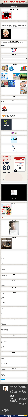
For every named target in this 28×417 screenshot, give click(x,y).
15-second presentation (3, 353)
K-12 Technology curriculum (12, 24)
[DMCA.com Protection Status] (12, 396)
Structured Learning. (17, 26)
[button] (12, 198)
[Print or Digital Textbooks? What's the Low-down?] (16, 76)
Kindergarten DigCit (3, 317)
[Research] (23, 69)
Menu (2, 3)
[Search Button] (16, 6)
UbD (1, 263)
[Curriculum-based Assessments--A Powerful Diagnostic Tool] (23, 83)
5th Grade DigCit (3, 314)
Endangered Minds (3, 285)
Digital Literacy (3, 252)
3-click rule (2, 358)
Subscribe (3, 45)
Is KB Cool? (2, 346)
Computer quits (3, 359)
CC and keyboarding (3, 298)
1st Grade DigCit (3, 309)
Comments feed (3, 375)
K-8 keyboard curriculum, (18, 24)
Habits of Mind (2, 257)
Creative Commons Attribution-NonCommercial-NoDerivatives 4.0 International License (14, 401)
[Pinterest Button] (13, 6)
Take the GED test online (4, 101)
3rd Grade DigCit (3, 312)
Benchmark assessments (4, 268)
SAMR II (2, 262)
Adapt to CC (2, 293)
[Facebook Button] (12, 6)
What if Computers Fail (3, 364)
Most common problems (4, 363)
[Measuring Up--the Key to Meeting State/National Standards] (11, 69)
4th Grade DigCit (3, 313)
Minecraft (2, 362)
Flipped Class (2, 254)
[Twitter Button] (11, 6)
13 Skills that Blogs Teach (4, 275)
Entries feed (2, 374)
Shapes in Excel (3, 323)
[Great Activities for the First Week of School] (4, 83)
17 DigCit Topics (3, 308)
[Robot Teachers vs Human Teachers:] (11, 83)
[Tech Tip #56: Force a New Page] (23, 91)
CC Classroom (3, 302)
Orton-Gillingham (3, 259)
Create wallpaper (3, 336)
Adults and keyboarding (3, 341)
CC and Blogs (2, 297)
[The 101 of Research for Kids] (4, 76)
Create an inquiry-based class (4, 330)
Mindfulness (2, 258)
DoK (1, 253)
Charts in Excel (3, 320)
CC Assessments (3, 269)
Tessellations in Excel (3, 324)
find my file (14, 9)
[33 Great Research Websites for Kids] (4, 69)
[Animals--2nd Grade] (23, 76)
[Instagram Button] (15, 6)
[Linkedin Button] (14, 6)
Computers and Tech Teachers (4, 329)
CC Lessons (2, 281)
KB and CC (2, 347)
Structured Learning (3, 369)
